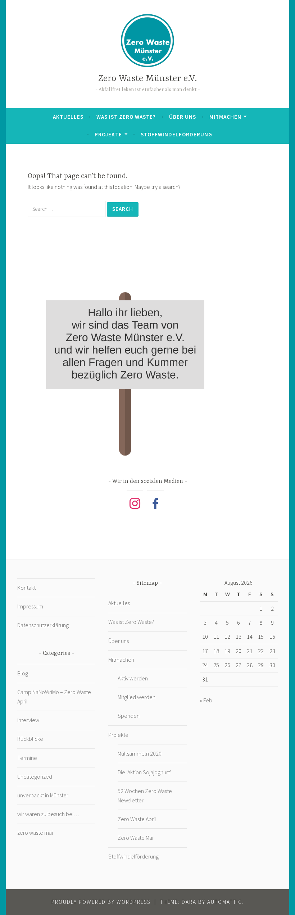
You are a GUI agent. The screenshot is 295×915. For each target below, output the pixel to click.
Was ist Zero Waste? (126, 116)
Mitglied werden (136, 697)
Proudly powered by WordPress (100, 901)
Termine (27, 757)
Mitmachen (225, 116)
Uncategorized (34, 776)
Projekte (108, 134)
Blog (22, 673)
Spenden (129, 715)
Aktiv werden (133, 678)
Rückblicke (30, 738)
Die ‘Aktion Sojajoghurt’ (144, 772)
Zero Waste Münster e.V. (147, 78)
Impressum (30, 606)
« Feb (206, 700)
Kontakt (26, 587)
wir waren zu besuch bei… (48, 813)
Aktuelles (68, 116)
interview (28, 720)
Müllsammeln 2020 (140, 753)
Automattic (224, 901)
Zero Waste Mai (135, 837)
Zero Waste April (137, 819)
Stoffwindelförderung (176, 134)
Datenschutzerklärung (43, 625)
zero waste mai (35, 832)
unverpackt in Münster (42, 795)
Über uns (182, 116)
